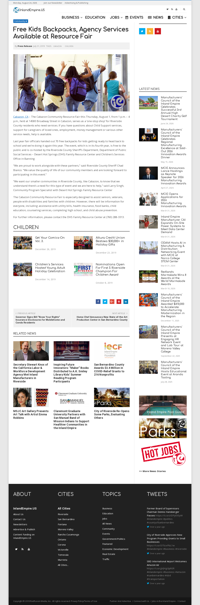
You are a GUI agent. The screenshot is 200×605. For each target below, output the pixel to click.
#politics (168, 518)
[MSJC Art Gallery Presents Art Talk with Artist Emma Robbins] (31, 397)
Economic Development (115, 549)
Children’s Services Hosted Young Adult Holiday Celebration (50, 268)
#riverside (181, 548)
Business (107, 508)
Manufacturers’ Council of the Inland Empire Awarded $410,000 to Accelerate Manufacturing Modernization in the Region (173, 305)
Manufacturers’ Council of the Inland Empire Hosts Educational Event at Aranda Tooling (173, 370)
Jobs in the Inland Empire (164, 601)
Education (107, 513)
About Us (18, 514)
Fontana (62, 524)
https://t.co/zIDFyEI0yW (169, 515)
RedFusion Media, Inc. (40, 601)
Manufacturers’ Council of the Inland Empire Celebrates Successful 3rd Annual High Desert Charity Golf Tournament (174, 108)
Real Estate (108, 554)
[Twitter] (167, 9)
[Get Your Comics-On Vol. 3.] (22, 242)
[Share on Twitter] (105, 301)
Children (69, 46)
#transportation (156, 578)
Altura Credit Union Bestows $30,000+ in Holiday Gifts (110, 241)
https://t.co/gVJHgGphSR (161, 568)
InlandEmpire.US (25, 508)
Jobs (104, 518)
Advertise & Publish (24, 529)
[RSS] (172, 9)
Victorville (63, 549)
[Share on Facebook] (98, 301)
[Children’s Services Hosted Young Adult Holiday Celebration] (22, 269)
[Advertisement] (163, 61)
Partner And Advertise (120, 601)
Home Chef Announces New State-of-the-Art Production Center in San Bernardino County (102, 318)
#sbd (168, 575)
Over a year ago (157, 526)
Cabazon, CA (20, 116)
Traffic (105, 559)
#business (169, 548)
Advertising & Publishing (76, 2)
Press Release (25, 46)
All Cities (64, 508)
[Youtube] (176, 9)
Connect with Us (141, 601)
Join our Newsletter (53, 2)
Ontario (62, 539)
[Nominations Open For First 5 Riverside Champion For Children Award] (83, 269)
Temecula (63, 554)
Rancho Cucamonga (68, 534)
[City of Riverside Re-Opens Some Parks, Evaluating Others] (112, 397)
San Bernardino (66, 519)
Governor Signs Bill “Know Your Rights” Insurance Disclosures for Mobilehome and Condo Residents (40, 320)
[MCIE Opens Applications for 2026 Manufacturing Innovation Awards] (148, 199)
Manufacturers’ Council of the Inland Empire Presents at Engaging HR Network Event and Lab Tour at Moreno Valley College (172, 339)
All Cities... (63, 564)
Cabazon (57, 46)
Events (106, 533)
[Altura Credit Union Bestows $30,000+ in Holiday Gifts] (83, 242)
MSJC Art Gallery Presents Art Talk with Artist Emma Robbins (31, 414)
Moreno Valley (66, 529)
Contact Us (19, 519)
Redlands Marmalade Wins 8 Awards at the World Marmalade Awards (173, 278)
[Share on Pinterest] (119, 301)
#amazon (180, 571)
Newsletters (20, 524)
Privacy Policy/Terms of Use (84, 601)
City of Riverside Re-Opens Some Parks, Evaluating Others (111, 414)
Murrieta (62, 559)
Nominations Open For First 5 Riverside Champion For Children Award (110, 269)
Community (19, 21)
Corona (62, 544)
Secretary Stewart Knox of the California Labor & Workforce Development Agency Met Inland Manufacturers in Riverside (30, 373)
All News (107, 523)
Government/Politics (113, 538)
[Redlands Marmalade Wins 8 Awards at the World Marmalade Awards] (148, 276)
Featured (107, 543)
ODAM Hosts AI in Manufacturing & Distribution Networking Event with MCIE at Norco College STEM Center (173, 252)
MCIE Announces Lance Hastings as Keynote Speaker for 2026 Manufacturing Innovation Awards (173, 176)
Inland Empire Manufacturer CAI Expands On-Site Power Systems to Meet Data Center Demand (173, 224)
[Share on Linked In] (125, 301)
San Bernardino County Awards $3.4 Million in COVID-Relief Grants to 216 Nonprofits (109, 369)
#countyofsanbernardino (160, 522)
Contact (181, 601)
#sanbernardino (155, 575)
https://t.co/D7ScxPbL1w (161, 545)
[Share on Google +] (112, 301)
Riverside (63, 514)
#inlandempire (155, 518)
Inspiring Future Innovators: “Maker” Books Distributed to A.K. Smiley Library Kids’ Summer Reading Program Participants (71, 373)
